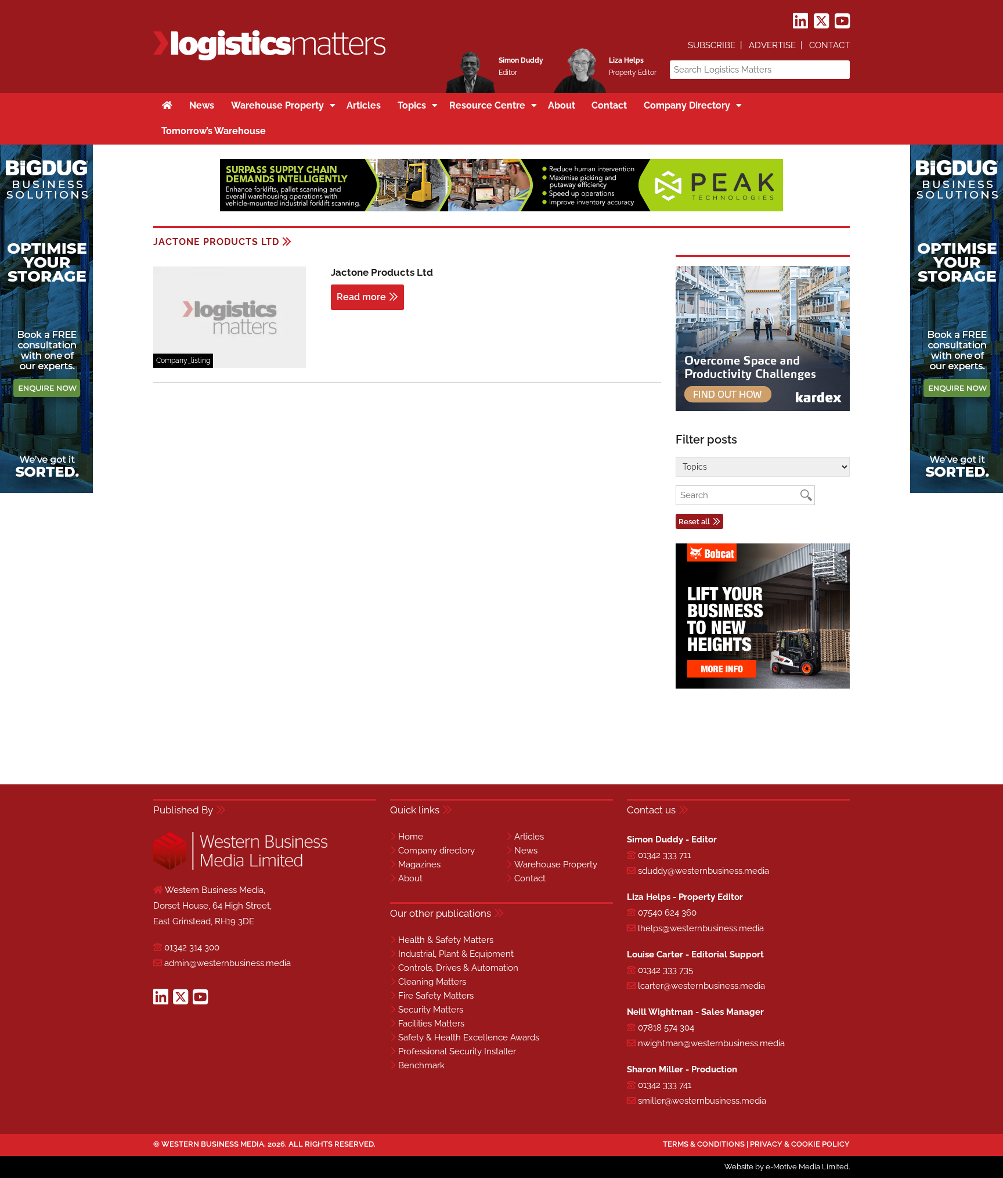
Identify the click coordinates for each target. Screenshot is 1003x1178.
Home (410, 836)
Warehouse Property (555, 864)
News (525, 850)
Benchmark (421, 1065)
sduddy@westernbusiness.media (703, 871)
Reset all (694, 521)
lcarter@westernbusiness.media (701, 986)
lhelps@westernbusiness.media (701, 928)
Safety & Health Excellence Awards (468, 1037)
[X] (821, 21)
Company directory (436, 850)
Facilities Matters (431, 1023)
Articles (529, 836)
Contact (829, 45)
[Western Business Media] (240, 867)
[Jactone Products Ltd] (229, 366)
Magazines (419, 864)
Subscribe (711, 45)
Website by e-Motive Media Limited (786, 1166)
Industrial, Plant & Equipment (456, 954)
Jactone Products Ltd (382, 272)
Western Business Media (212, 1144)
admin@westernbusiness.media (227, 963)
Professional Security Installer (457, 1051)
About (410, 878)
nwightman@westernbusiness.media (711, 1043)
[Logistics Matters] (269, 58)
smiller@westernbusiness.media (702, 1101)
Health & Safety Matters (445, 940)
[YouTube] (842, 21)
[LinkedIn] (800, 21)
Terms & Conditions (704, 1144)
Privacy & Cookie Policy (800, 1144)
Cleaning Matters (432, 982)
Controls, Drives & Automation (458, 968)
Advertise (772, 45)
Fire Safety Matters (436, 995)
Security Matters (430, 1009)
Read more (361, 296)
